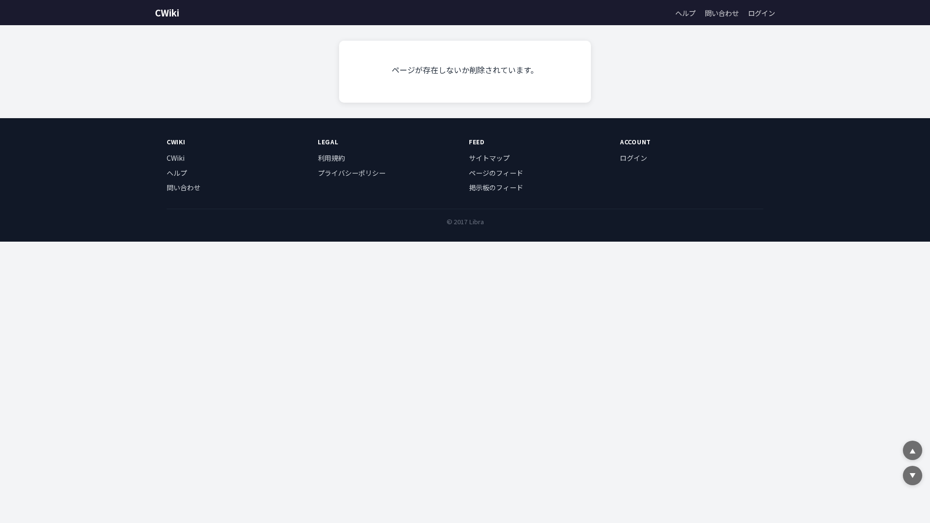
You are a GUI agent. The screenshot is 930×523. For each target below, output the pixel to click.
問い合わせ (722, 13)
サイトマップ (489, 158)
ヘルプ (685, 13)
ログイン (761, 13)
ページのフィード (496, 173)
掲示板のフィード (496, 187)
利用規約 (331, 158)
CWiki (167, 12)
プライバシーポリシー (352, 173)
